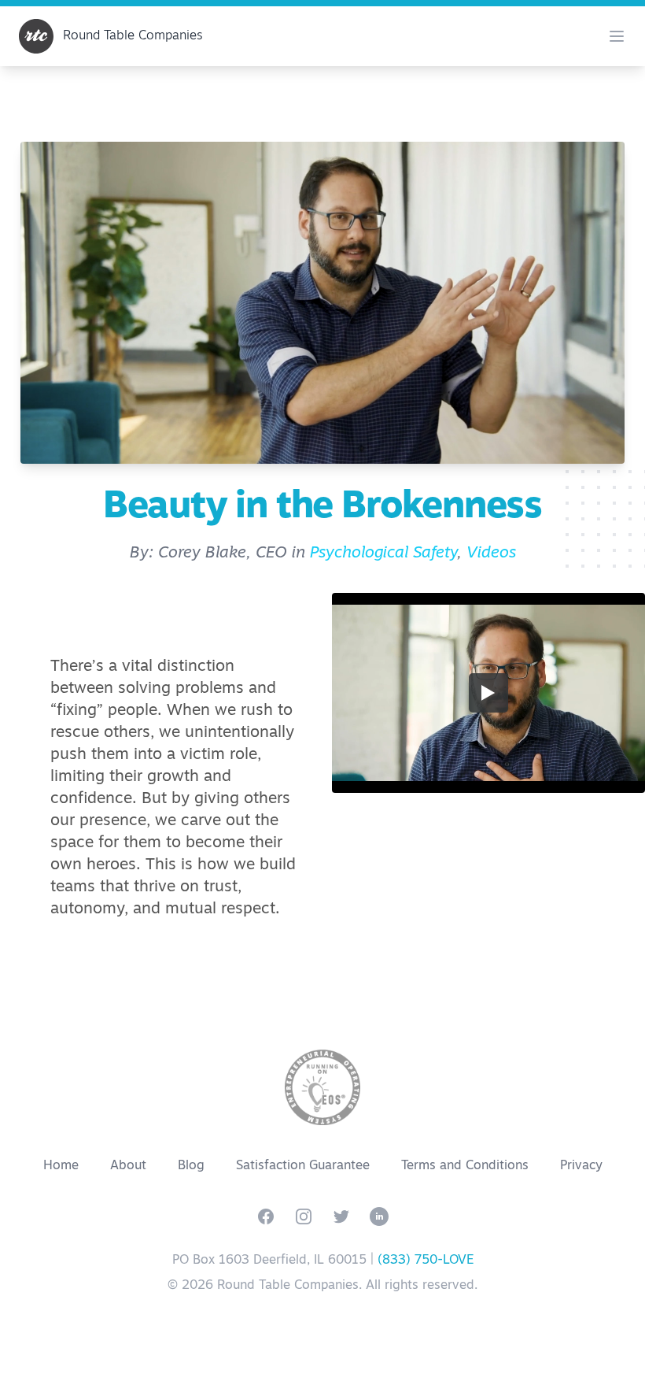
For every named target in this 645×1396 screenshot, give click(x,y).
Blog (191, 1166)
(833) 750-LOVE (426, 1260)
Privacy (581, 1166)
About (128, 1166)
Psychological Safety (383, 553)
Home (61, 1166)
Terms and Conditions (465, 1166)
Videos (491, 553)
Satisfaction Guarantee (303, 1166)
